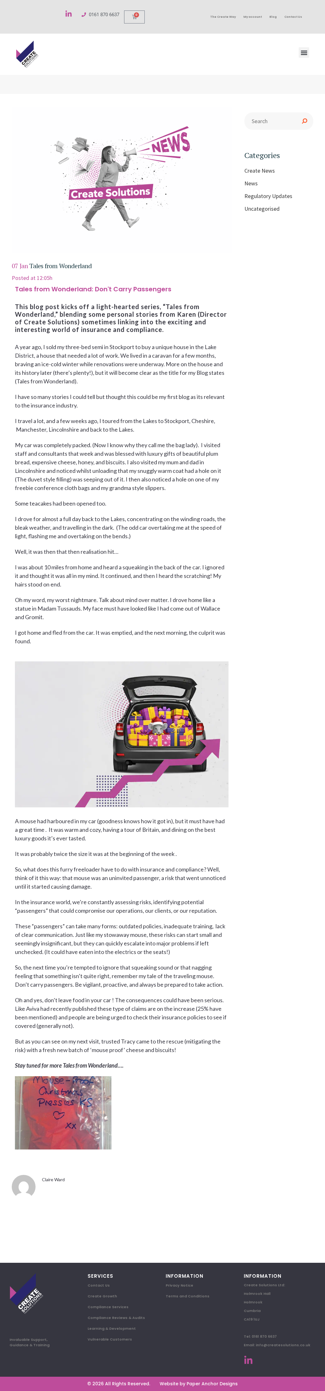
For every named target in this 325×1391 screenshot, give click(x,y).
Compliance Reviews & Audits (116, 1317)
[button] (304, 52)
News (251, 183)
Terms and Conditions (187, 1296)
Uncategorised (262, 208)
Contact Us (293, 17)
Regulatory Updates (268, 196)
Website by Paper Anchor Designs (199, 1384)
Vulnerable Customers (110, 1339)
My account (252, 17)
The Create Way (223, 17)
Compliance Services (108, 1306)
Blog (273, 17)
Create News (259, 170)
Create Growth (102, 1296)
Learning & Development (112, 1328)
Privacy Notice (179, 1285)
